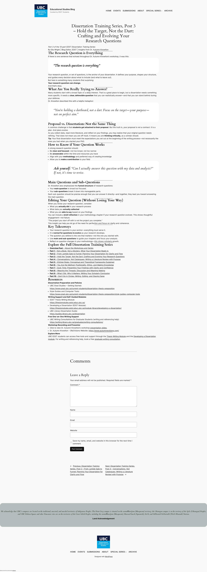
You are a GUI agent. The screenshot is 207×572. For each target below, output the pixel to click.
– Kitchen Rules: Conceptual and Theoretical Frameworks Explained (82, 262)
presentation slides (98, 328)
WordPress (109, 556)
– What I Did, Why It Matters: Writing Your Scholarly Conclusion (80, 273)
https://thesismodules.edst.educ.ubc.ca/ (67, 302)
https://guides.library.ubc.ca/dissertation (67, 314)
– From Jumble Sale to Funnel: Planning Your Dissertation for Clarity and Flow (86, 254)
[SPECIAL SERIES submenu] (161, 10)
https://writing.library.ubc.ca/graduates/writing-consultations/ (76, 322)
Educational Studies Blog (62, 9)
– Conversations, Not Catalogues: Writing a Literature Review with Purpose (85, 259)
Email (72, 420)
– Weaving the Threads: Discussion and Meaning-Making (77, 271)
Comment (75, 385)
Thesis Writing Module (116, 336)
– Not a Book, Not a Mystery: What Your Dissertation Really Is (79, 251)
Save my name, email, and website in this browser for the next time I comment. (102, 442)
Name (72, 410)
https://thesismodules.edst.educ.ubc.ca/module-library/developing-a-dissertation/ (86, 308)
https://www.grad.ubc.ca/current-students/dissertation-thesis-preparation (82, 288)
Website (73, 430)
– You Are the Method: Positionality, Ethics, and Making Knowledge (82, 265)
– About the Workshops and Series (71, 248)
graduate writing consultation (107, 339)
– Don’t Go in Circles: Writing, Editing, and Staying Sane (77, 276)
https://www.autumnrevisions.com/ (104, 331)
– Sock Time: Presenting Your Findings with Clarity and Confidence (81, 268)
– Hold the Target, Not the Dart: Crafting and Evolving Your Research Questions (87, 256)
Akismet (14, 570)
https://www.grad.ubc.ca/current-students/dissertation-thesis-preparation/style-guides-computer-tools (95, 294)
